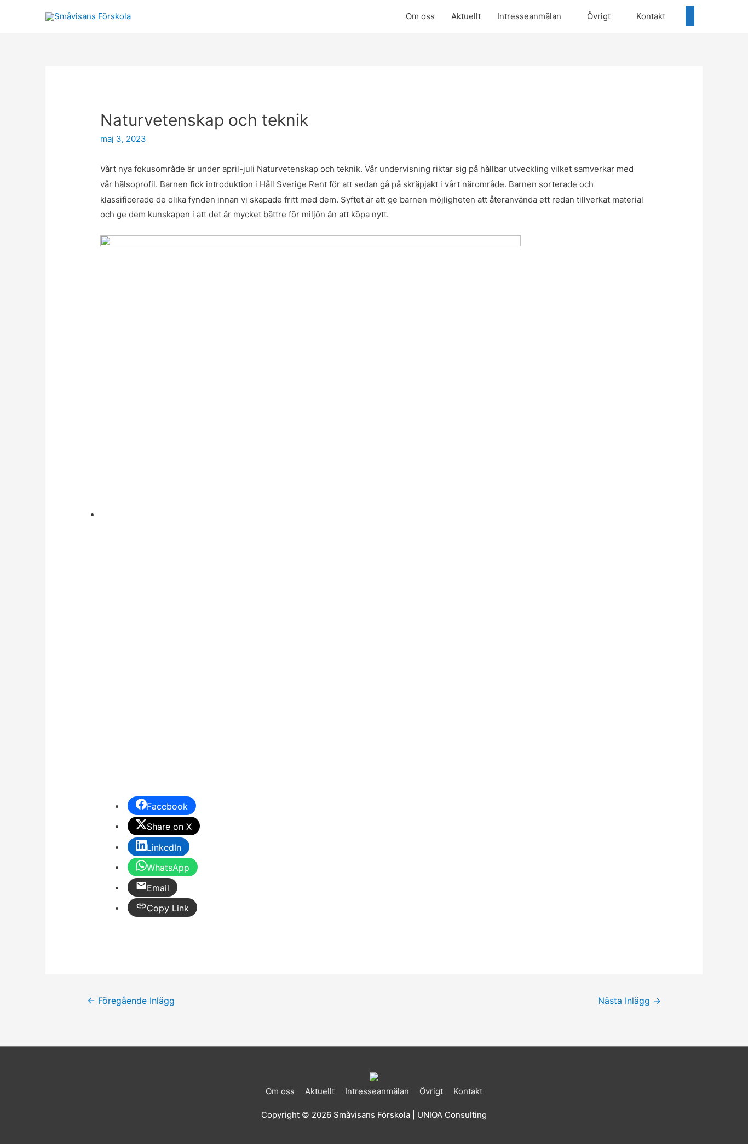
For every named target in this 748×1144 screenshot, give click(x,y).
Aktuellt (466, 16)
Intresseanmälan (529, 16)
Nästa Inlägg (629, 1001)
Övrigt (599, 16)
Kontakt (650, 16)
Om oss (420, 16)
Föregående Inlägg (131, 1001)
